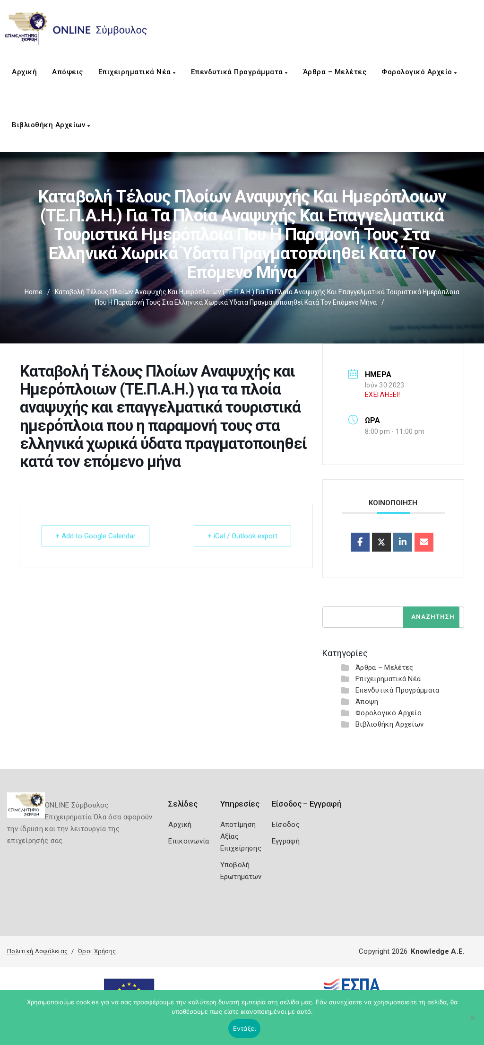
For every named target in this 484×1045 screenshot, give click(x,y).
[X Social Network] (381, 542)
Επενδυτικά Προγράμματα (238, 72)
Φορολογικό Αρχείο (417, 72)
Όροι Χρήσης (97, 951)
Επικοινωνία (188, 841)
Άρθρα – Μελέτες (335, 72)
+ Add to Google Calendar (95, 536)
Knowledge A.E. (438, 951)
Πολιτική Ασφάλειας (37, 951)
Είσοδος (286, 824)
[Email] (424, 542)
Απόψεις (67, 72)
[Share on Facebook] (360, 542)
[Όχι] (472, 1022)
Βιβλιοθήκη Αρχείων (49, 125)
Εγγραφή (286, 841)
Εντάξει (244, 1028)
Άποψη (367, 701)
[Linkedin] (402, 542)
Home (34, 292)
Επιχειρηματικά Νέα (135, 72)
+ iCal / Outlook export (242, 536)
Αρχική (24, 72)
